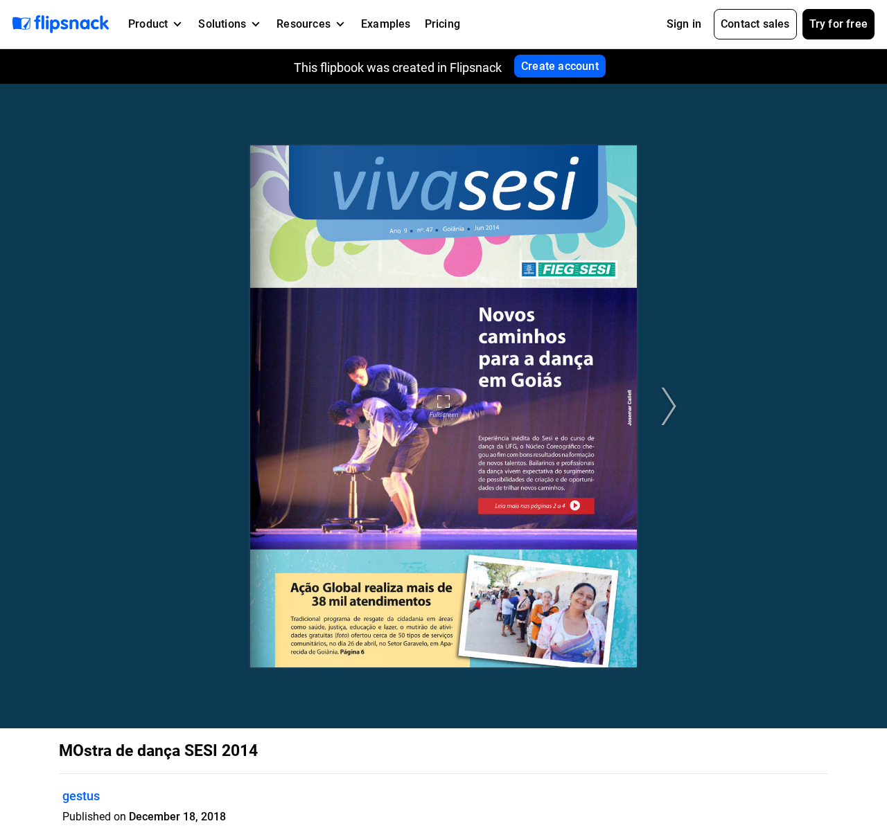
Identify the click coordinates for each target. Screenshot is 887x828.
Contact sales (755, 23)
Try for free (838, 23)
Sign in (684, 23)
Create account (560, 66)
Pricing (442, 23)
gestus (81, 796)
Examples (386, 23)
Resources (303, 23)
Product (148, 23)
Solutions (222, 23)
